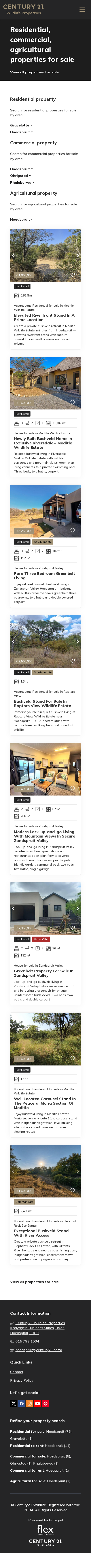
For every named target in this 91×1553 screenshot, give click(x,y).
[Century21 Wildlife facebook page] (21, 1403)
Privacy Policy (21, 1380)
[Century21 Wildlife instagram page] (29, 1403)
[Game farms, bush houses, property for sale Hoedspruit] (24, 10)
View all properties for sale (34, 72)
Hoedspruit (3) (58, 1481)
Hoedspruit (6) (58, 1456)
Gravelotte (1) (21, 1438)
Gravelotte (20, 125)
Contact (16, 1371)
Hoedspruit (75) (59, 1431)
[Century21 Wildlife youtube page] (37, 1403)
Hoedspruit (20, 132)
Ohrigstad (19, 175)
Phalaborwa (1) (46, 1463)
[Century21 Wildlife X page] (13, 1403)
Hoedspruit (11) (57, 1445)
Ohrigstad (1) (21, 1463)
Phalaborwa (21, 182)
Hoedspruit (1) (57, 1470)
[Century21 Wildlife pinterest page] (45, 1403)
